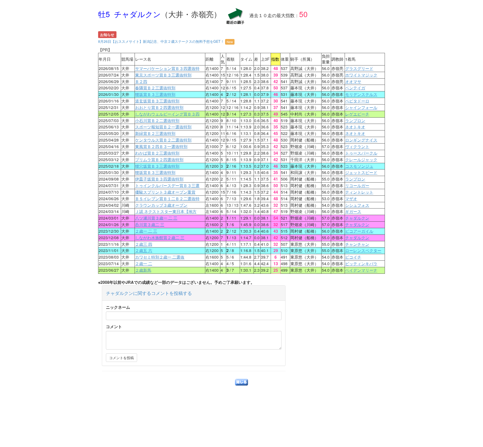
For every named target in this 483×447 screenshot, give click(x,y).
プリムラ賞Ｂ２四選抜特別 (159, 159)
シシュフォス (357, 205)
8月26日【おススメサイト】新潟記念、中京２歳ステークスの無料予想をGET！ (165, 41)
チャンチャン (357, 244)
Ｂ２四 (141, 81)
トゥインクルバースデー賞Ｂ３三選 (167, 185)
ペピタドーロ (357, 101)
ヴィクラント (357, 146)
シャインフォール (361, 107)
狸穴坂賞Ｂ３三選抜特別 (157, 166)
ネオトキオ (355, 127)
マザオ (351, 198)
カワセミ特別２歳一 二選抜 (159, 257)
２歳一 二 (143, 263)
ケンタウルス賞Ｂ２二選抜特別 (163, 140)
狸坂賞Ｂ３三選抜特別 (155, 94)
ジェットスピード (361, 172)
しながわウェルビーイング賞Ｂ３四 (167, 114)
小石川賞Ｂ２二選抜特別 (157, 120)
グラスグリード (359, 68)
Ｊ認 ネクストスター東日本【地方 (165, 211)
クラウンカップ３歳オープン (161, 205)
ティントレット (359, 192)
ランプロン (355, 120)
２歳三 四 (143, 244)
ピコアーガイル (359, 231)
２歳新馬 (143, 270)
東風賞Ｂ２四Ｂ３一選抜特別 (161, 146)
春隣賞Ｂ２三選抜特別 (155, 88)
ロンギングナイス (361, 140)
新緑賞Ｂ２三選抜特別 (155, 133)
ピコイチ (353, 257)
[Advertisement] (241, 411)
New (230, 42)
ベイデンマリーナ (361, 270)
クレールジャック (361, 159)
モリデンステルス (361, 94)
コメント (114, 326)
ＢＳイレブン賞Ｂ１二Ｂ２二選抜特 (167, 198)
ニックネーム (118, 307)
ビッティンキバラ (361, 263)
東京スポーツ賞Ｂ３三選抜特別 (163, 75)
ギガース (353, 211)
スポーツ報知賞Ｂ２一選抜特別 (163, 127)
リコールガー (357, 185)
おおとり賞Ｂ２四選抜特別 (159, 107)
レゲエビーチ (357, 114)
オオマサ (353, 81)
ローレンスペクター (363, 250)
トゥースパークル (361, 153)
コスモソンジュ (359, 166)
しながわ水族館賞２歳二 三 (159, 237)
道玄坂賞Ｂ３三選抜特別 (157, 101)
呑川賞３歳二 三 (149, 224)
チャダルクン (357, 218)
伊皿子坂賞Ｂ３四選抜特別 (159, 179)
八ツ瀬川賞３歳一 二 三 (156, 218)
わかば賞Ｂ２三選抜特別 (157, 153)
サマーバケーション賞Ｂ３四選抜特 (167, 68)
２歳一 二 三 (146, 231)
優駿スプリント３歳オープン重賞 (165, 192)
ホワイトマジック (361, 75)
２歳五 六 (143, 250)
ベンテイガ (355, 88)
